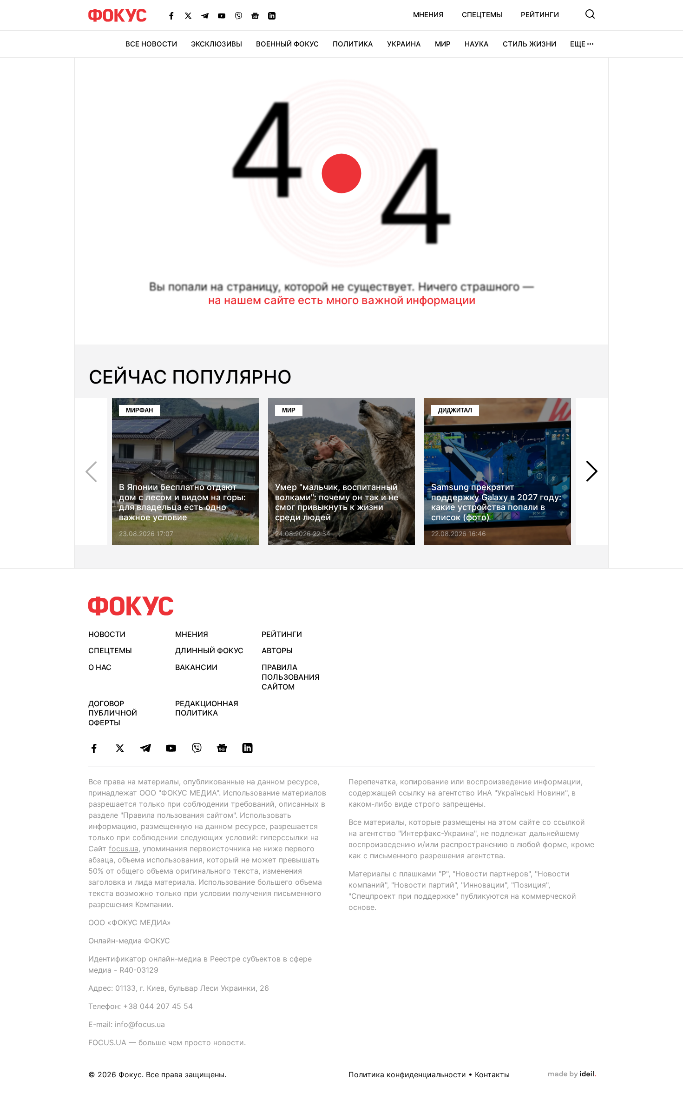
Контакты (492, 1074)
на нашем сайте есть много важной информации (341, 300)
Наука (477, 44)
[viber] (196, 748)
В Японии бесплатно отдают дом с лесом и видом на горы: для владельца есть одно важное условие (182, 502)
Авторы (277, 650)
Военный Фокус (287, 44)
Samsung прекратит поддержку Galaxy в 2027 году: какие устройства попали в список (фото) (496, 502)
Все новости (151, 44)
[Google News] (255, 15)
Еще (577, 44)
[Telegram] (205, 15)
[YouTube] (221, 15)
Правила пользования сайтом (291, 677)
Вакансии (196, 667)
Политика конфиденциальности (407, 1074)
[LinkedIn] (271, 15)
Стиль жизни (529, 44)
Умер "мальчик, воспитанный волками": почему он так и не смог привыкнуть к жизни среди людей (337, 502)
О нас (100, 667)
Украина (404, 44)
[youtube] (170, 748)
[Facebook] (171, 15)
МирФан (139, 410)
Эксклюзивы (216, 44)
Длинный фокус (209, 650)
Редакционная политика (206, 708)
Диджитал (455, 410)
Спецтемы (482, 14)
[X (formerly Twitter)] (188, 15)
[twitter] (119, 748)
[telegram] (145, 748)
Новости (106, 634)
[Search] (590, 14)
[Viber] (238, 15)
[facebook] (94, 748)
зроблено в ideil (572, 1074)
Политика (353, 44)
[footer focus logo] (131, 606)
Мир (443, 44)
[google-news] (221, 748)
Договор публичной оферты (112, 713)
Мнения (428, 14)
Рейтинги (540, 14)
